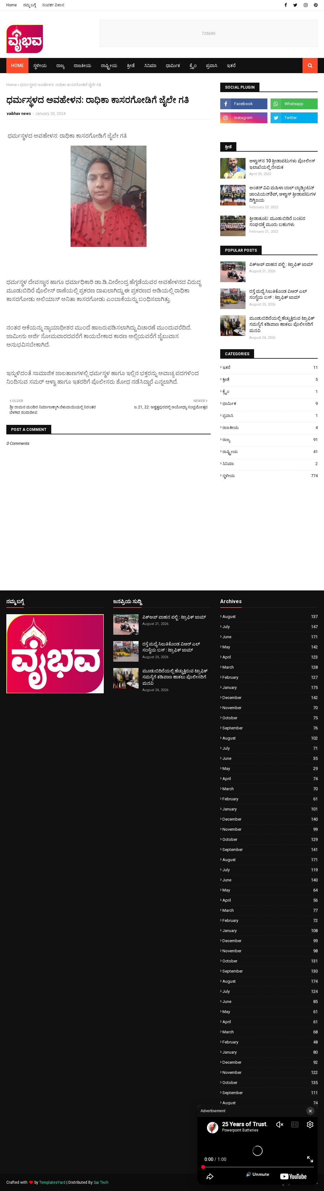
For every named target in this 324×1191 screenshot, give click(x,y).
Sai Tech (101, 1182)
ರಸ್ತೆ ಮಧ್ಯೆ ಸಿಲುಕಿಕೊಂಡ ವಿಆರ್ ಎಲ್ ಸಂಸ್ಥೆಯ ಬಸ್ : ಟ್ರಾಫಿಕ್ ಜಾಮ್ (278, 294)
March (270, 667)
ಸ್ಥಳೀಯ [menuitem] (40, 65)
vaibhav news (19, 113)
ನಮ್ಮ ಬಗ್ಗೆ (29, 5)
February (270, 677)
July (270, 626)
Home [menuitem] (17, 65)
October (270, 717)
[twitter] (295, 5)
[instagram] (305, 5)
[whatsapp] (294, 103)
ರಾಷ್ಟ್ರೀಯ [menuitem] (109, 65)
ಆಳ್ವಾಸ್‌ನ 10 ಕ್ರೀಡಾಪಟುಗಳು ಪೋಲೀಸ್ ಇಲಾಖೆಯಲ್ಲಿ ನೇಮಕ (282, 164)
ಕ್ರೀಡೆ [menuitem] (131, 65)
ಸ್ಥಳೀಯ (270, 475)
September (270, 728)
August (270, 616)
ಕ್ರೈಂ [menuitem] (193, 65)
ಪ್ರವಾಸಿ (270, 415)
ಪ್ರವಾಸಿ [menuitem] (211, 65)
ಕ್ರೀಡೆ (270, 379)
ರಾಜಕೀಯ (270, 427)
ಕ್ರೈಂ (270, 391)
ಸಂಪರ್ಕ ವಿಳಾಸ (53, 5)
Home (11, 5)
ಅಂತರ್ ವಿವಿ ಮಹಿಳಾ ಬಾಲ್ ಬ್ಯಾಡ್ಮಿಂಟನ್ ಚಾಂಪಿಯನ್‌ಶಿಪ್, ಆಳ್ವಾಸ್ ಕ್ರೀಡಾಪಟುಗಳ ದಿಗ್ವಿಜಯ (282, 194)
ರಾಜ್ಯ (270, 439)
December (270, 697)
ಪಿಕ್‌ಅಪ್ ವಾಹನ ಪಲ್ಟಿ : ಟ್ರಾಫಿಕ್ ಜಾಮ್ (281, 264)
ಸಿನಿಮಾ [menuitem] (150, 65)
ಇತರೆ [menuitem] (231, 65)
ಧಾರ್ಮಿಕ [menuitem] (173, 65)
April (270, 657)
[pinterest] (315, 5)
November (270, 707)
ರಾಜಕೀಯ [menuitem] (82, 65)
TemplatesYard (52, 1182)
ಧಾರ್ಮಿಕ (270, 403)
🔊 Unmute (257, 1174)
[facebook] (286, 5)
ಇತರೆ (270, 367)
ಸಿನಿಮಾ (270, 463)
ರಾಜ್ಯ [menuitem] (60, 65)
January (270, 687)
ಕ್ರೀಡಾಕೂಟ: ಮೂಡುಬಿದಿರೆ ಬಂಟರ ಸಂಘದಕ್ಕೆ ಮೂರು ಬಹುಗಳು (277, 221)
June (270, 636)
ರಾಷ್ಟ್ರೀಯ (270, 451)
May (270, 647)
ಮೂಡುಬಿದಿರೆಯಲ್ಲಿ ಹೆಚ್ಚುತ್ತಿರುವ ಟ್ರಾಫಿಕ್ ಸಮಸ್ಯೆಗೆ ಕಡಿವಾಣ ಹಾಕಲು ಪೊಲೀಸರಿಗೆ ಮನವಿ (282, 324)
